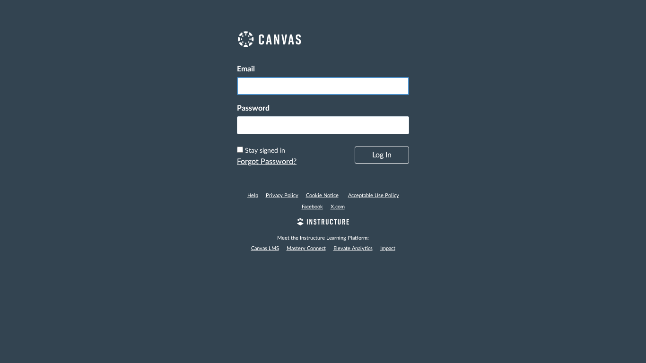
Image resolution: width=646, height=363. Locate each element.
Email (246, 69)
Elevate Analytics (353, 248)
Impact (387, 248)
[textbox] (323, 125)
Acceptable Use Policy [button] (373, 195)
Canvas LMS (265, 248)
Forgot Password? (267, 161)
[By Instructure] (323, 223)
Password (253, 108)
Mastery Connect (306, 248)
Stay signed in (265, 150)
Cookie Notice (322, 195)
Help (252, 195)
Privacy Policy (282, 195)
